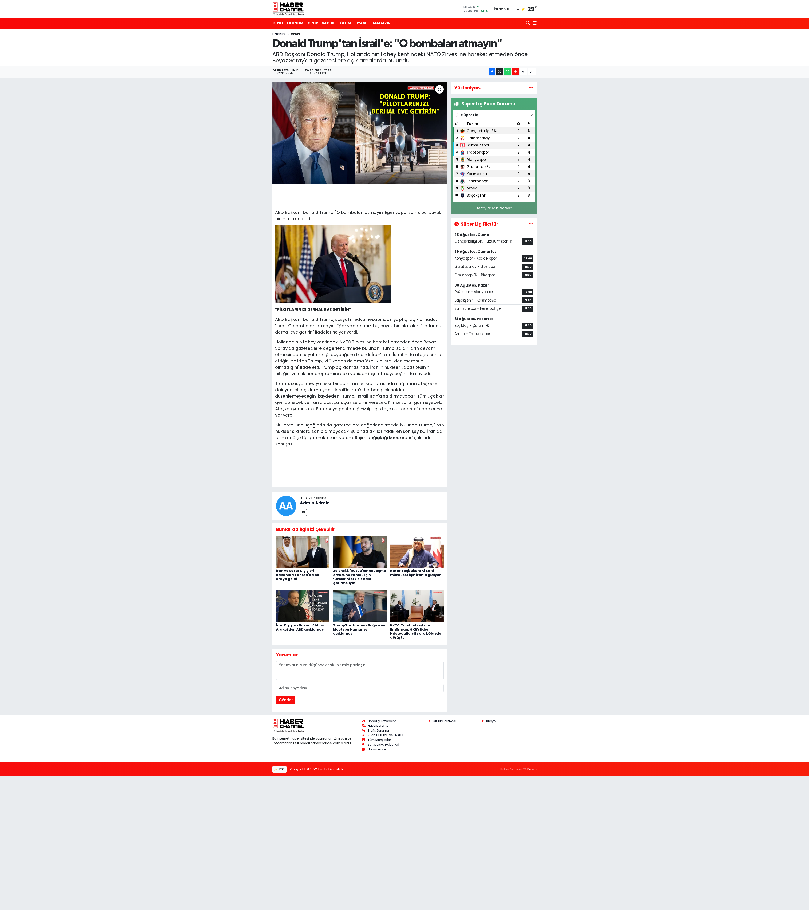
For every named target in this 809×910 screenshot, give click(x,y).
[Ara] (528, 23)
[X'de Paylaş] (499, 71)
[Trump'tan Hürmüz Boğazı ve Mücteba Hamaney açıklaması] (360, 605)
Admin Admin (315, 503)
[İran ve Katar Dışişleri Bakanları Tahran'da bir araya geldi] (302, 551)
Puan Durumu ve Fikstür (385, 735)
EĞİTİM (344, 22)
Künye (491, 721)
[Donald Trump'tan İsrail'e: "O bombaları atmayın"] (359, 133)
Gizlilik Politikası (444, 721)
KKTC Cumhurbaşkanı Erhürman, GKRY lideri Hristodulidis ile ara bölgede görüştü (415, 631)
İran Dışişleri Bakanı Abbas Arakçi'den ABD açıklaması (300, 627)
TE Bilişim (530, 769)
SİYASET (361, 22)
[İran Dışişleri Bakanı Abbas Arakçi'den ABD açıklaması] (302, 605)
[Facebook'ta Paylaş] (492, 71)
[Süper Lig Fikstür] (531, 223)
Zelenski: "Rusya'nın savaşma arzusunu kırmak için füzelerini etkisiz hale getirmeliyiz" (359, 576)
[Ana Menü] (534, 23)
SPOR (313, 22)
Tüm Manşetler (379, 739)
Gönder (286, 699)
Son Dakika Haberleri (383, 744)
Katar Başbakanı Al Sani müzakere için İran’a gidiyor (415, 572)
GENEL (278, 22)
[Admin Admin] (286, 505)
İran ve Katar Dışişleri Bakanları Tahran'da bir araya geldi (297, 574)
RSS (281, 769)
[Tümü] (531, 87)
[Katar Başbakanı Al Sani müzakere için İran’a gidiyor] (417, 551)
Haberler (278, 34)
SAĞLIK (328, 22)
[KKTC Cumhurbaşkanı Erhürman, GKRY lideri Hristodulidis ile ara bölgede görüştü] (417, 605)
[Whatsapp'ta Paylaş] (507, 71)
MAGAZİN (382, 22)
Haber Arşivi (377, 749)
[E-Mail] (303, 512)
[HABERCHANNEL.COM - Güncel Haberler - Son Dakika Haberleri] (288, 9)
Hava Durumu (378, 725)
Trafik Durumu (378, 730)
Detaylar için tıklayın (493, 208)
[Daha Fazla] (515, 71)
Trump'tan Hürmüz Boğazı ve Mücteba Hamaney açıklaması (359, 629)
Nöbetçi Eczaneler (382, 721)
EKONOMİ (296, 22)
